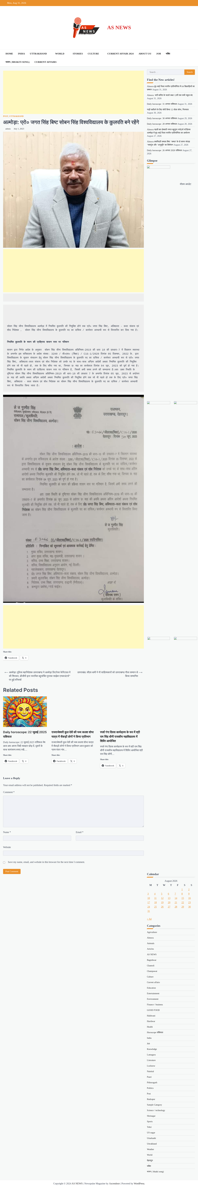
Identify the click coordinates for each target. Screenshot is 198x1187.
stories (78, 53)
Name (7, 832)
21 (176, 902)
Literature (151, 1060)
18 (155, 902)
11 (155, 898)
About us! (145, 53)
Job (158, 53)
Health (150, 1027)
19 (162, 902)
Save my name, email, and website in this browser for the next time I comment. (46, 862)
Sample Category (154, 1105)
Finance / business (155, 1004)
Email (79, 832)
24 (148, 906)
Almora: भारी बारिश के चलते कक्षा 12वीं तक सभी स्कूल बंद (170, 95)
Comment (9, 792)
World (59, 53)
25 (155, 906)
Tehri (149, 1127)
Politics (150, 1088)
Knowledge (152, 1049)
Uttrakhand (38, 53)
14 (176, 898)
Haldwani (151, 1016)
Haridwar (151, 1021)
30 (189, 906)
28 (176, 906)
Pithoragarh (152, 1082)
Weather (150, 1149)
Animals (150, 943)
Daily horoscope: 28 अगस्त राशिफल (162, 124)
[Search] (191, 58)
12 (162, 898)
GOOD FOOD (153, 1010)
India (21, 53)
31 (148, 911)
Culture (93, 53)
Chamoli (150, 965)
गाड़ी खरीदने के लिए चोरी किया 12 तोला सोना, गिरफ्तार (168, 109)
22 (182, 902)
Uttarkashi (151, 1138)
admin (8, 129)
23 (189, 902)
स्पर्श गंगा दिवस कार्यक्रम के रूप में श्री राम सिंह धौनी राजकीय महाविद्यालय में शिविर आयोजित (120, 736)
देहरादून (150, 1160)
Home (9, 53)
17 (148, 902)
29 (182, 906)
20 (169, 902)
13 (169, 898)
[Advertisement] (73, 92)
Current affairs (45, 62)
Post (5, 116)
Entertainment (153, 993)
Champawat (152, 971)
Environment (152, 999)
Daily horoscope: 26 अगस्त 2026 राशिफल (164, 150)
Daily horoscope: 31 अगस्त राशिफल (162, 104)
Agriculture (152, 932)
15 (182, 898)
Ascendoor (114, 1183)
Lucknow (151, 1066)
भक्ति (168, 53)
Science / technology (156, 1110)
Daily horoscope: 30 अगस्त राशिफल (162, 118)
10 (148, 898)
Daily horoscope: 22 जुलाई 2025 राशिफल (25, 734)
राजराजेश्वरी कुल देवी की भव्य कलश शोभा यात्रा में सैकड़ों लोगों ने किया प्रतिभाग (73, 734)
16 (189, 898)
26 (162, 906)
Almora (150, 938)
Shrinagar (151, 1116)
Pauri (149, 1077)
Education (151, 988)
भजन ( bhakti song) (18, 62)
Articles (150, 949)
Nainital (150, 1071)
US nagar (151, 1132)
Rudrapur (151, 1099)
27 (169, 906)
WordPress (139, 1183)
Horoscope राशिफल (155, 1032)
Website (7, 847)
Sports (150, 1121)
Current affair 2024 (120, 53)
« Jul (149, 919)
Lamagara (151, 1055)
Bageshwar (151, 960)
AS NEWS (119, 27)
